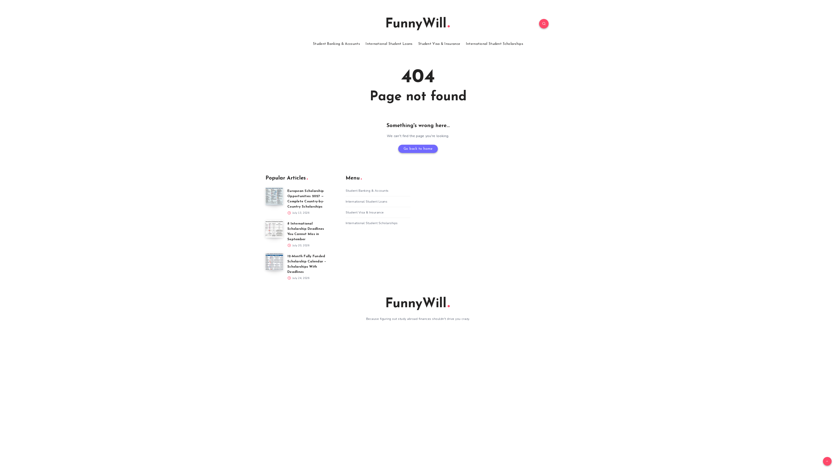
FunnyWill (416, 24)
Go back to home (418, 149)
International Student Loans (389, 44)
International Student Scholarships (494, 44)
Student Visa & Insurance (439, 44)
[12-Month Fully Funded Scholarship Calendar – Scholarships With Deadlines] (274, 261)
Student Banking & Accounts (336, 44)
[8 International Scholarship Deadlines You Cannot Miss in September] (274, 229)
